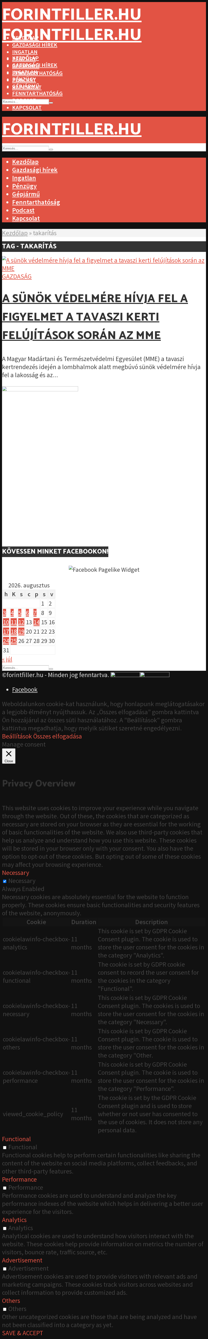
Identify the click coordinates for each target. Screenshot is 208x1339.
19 (21, 631)
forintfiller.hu (72, 15)
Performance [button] (19, 1179)
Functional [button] (16, 1139)
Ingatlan (25, 51)
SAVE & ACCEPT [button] (22, 1333)
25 (14, 641)
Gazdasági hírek (34, 64)
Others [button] (11, 1301)
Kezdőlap (25, 57)
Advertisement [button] (22, 1260)
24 (6, 641)
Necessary (22, 881)
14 (36, 622)
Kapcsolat (27, 107)
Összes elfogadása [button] (57, 736)
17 (6, 631)
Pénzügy (24, 79)
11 (14, 622)
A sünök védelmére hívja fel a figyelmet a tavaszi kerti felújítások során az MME (95, 317)
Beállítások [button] (17, 736)
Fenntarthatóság (37, 93)
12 (21, 622)
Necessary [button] (15, 873)
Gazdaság (17, 276)
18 (14, 631)
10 (6, 622)
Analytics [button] (14, 1220)
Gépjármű (25, 86)
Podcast (24, 100)
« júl (7, 659)
